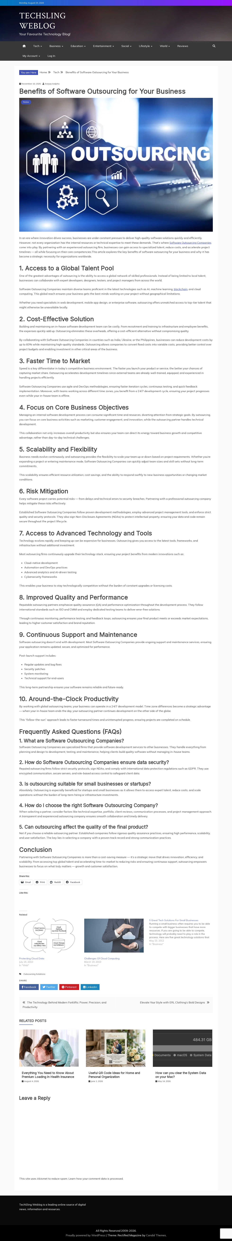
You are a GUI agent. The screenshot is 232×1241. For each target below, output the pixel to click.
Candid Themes (156, 1235)
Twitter (50, 987)
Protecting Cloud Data (31, 958)
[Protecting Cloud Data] (50, 936)
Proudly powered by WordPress (86, 1235)
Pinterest (70, 987)
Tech (36, 46)
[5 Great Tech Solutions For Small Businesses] (181, 932)
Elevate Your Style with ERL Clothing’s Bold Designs (172, 1002)
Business (55, 46)
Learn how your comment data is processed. (95, 1178)
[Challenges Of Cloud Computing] (115, 936)
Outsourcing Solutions (34, 974)
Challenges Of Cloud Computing (102, 958)
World (163, 46)
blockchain (181, 289)
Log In (51, 55)
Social (125, 46)
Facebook (29, 987)
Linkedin (91, 987)
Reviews (182, 46)
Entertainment (102, 46)
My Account (30, 55)
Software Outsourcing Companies (190, 242)
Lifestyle (144, 46)
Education (77, 46)
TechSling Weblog (42, 21)
